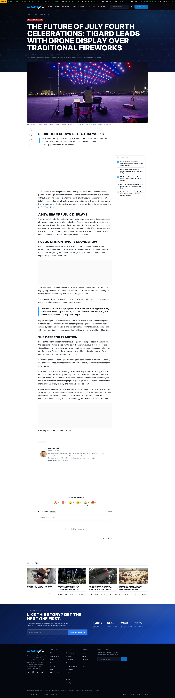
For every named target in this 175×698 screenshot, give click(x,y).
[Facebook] (33, 672)
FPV (67, 676)
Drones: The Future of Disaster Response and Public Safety (39, 587)
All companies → (55, 673)
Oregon (42, 442)
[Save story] (31, 130)
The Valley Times (48, 207)
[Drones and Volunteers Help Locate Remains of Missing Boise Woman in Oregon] (133, 576)
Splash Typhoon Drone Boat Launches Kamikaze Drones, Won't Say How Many (131, 163)
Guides (81, 6)
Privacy (126, 694)
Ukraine (68, 673)
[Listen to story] (31, 140)
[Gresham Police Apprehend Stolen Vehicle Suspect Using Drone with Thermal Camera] (103, 576)
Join (123, 659)
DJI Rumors (69, 659)
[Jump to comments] (31, 145)
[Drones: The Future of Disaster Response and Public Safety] (41, 576)
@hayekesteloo (63, 460)
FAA (74, 6)
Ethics (83, 663)
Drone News (70, 653)
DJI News (65, 6)
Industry (101, 6)
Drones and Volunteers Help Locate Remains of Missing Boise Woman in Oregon (130, 587)
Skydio (52, 659)
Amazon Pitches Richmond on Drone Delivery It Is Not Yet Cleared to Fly (131, 171)
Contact (84, 656)
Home (50, 6)
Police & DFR (70, 669)
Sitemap (140, 694)
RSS (146, 694)
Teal (51, 669)
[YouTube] (37, 672)
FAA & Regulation (71, 666)
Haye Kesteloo (54, 448)
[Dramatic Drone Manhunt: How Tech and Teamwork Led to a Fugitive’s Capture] (72, 576)
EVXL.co (51, 458)
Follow (105, 454)
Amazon (52, 666)
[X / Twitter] (28, 672)
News (57, 6)
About (83, 653)
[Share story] (31, 135)
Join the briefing (77, 632)
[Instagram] (42, 672)
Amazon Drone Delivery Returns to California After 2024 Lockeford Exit (131, 186)
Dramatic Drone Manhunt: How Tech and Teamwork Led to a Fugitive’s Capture (68, 587)
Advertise (85, 659)
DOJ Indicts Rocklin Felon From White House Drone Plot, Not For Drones (130, 178)
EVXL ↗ (84, 666)
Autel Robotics (54, 656)
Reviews (91, 6)
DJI (51, 653)
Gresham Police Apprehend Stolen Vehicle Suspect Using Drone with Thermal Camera (100, 587)
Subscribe (141, 6)
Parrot (52, 663)
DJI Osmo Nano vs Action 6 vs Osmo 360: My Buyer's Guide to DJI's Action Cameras (132, 193)
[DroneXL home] (35, 6)
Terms (133, 694)
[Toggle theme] (131, 7)
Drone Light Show (42, 15)
